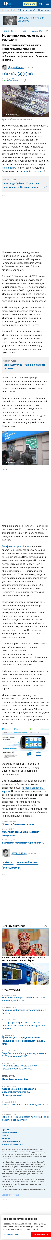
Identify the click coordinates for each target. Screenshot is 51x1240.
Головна (5, 31)
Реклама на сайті (9, 1132)
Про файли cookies (10, 1234)
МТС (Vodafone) (11, 867)
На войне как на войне (15, 1079)
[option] (25, 20)
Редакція (6, 1138)
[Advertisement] (25, 223)
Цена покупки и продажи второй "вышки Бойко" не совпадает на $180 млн (23, 1041)
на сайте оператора (33, 171)
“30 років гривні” (26, 10)
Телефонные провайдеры (15, 546)
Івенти (5, 1135)
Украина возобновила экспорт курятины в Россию (24, 1011)
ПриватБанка (9, 167)
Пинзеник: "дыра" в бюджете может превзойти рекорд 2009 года (20, 1067)
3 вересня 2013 (37, 31)
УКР (41, 4)
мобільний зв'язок (27, 862)
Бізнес (25, 31)
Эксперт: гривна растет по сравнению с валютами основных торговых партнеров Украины (23, 1025)
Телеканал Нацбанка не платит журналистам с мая (25, 1106)
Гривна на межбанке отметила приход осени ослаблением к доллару (25, 1118)
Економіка (15, 31)
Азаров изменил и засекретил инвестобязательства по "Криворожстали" (19, 1092)
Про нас (5, 1129)
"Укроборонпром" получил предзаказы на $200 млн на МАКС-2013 (24, 1055)
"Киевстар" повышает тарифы (18, 824)
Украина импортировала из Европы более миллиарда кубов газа (24, 999)
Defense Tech (8, 10)
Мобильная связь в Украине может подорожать (20, 833)
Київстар (8, 862)
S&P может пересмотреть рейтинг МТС (23, 842)
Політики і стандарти (11, 1141)
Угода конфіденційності (12, 1144)
